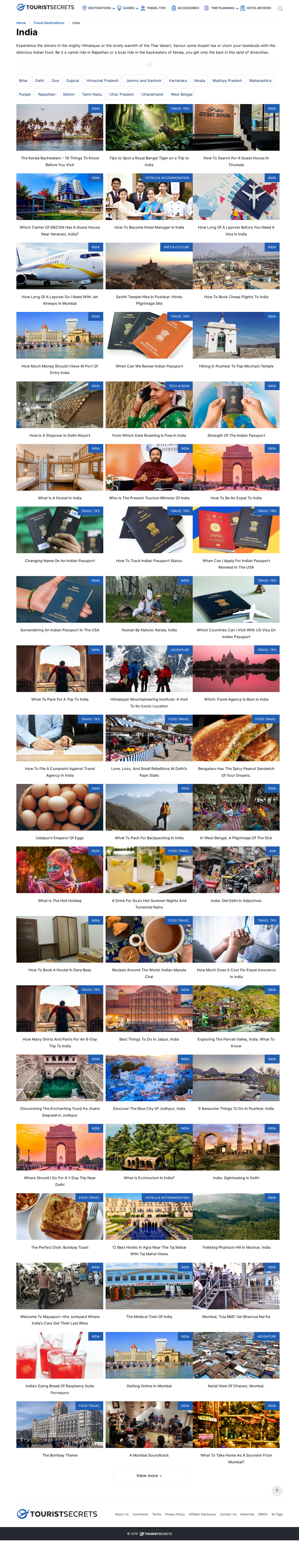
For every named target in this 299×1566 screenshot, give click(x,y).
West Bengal (181, 94)
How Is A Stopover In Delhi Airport (59, 435)
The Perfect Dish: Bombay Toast (60, 1247)
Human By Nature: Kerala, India (149, 630)
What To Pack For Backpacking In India (149, 837)
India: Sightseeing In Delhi (236, 1177)
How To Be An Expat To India (236, 498)
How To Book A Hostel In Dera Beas (59, 970)
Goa (55, 80)
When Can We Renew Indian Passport (149, 366)
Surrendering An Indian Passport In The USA (59, 630)
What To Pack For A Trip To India (60, 699)
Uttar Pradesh (121, 94)
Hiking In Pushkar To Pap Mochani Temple (236, 366)
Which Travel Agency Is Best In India (236, 699)
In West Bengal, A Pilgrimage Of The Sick (236, 837)
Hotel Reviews (259, 8)
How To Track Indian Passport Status (149, 560)
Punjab (25, 94)
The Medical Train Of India (149, 1316)
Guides (129, 8)
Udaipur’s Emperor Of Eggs (60, 837)
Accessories (188, 8)
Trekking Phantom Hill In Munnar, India (236, 1247)
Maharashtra (260, 80)
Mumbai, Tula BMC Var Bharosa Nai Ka (236, 1316)
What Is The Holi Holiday (60, 900)
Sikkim (69, 94)
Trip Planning (223, 8)
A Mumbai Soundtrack (149, 1455)
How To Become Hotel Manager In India (149, 227)
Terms (156, 1514)
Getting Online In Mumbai (149, 1386)
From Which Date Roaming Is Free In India (149, 435)
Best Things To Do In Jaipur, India (149, 1039)
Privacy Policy (175, 1514)
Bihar (23, 80)
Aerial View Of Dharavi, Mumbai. (236, 1386)
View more (147, 1475)
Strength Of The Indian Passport (236, 435)
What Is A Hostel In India (60, 498)
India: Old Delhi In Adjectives (236, 900)
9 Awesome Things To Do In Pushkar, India (236, 1108)
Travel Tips (156, 8)
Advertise (247, 1514)
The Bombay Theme (60, 1455)
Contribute (140, 1514)
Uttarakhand (152, 94)
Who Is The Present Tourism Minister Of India (149, 498)
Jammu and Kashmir (144, 80)
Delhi (39, 80)
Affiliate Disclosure (202, 1514)
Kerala (199, 80)
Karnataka (178, 80)
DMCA (262, 1514)
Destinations (99, 8)
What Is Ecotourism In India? (149, 1177)
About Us (122, 1514)
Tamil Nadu (92, 94)
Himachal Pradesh (102, 80)
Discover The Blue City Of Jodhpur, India (149, 1108)
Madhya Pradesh (227, 80)
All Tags (277, 1514)
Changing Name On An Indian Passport (60, 560)
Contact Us (228, 1514)
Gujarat (72, 80)
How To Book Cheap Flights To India (236, 296)
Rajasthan (46, 94)
